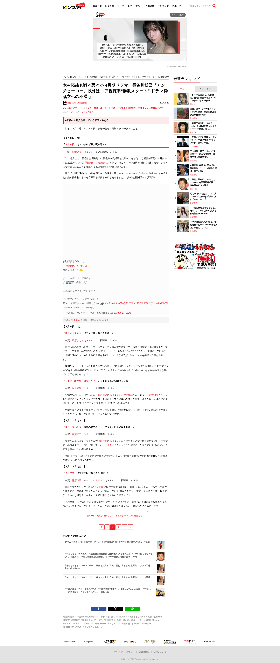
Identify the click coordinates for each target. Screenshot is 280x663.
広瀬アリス (78, 152)
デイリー (184, 89)
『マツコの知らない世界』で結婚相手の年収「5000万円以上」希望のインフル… (203, 225)
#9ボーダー (146, 623)
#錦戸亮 (66, 620)
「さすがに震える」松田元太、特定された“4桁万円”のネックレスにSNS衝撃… (203, 98)
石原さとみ (78, 340)
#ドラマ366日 (134, 303)
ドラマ (120, 108)
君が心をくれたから (96, 162)
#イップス (87, 627)
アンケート (194, 146)
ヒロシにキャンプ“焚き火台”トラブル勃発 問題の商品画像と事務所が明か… (203, 112)
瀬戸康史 (102, 395)
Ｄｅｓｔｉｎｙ (73, 333)
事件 (130, 6)
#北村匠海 (157, 616)
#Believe (97, 627)
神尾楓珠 (128, 395)
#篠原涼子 (85, 620)
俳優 (113, 108)
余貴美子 (111, 445)
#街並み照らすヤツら (130, 623)
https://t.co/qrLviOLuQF (115, 303)
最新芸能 (97, 6)
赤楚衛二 (76, 434)
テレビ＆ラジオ (70, 108)
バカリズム (99, 480)
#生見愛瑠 (89, 616)
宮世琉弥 (153, 395)
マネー (138, 6)
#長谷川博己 (68, 616)
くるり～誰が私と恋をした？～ (81, 381)
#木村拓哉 (79, 616)
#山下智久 (110, 616)
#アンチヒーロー (98, 623)
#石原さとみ (133, 616)
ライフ (121, 6)
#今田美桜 (108, 620)
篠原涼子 (76, 480)
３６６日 (69, 144)
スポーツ (176, 6)
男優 (140, 108)
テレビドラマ (85, 108)
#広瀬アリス (148, 303)
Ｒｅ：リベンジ (73, 427)
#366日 (147, 620)
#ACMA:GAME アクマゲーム (76, 623)
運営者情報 (144, 652)
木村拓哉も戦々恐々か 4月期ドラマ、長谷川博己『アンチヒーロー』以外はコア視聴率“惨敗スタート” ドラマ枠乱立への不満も (154, 77)
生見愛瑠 (76, 388)
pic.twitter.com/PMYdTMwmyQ (78, 307)
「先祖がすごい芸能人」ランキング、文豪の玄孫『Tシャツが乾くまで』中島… (203, 140)
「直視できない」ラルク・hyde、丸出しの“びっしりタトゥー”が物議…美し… (203, 126)
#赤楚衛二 (75, 620)
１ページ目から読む (84, 112)
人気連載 (150, 6)
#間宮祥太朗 (146, 616)
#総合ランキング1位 (76, 265)
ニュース (82, 77)
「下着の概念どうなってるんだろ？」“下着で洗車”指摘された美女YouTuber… (203, 210)
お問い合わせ (160, 652)
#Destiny (156, 620)
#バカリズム (97, 620)
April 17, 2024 (124, 313)
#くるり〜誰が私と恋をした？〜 (129, 620)
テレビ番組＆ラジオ (154, 108)
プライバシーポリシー (124, 652)
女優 (96, 108)
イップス (69, 473)
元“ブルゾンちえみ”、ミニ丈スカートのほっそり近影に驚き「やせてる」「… (203, 196)
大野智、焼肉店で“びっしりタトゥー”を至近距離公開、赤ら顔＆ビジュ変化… (202, 182)
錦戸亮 (103, 441)
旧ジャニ (109, 6)
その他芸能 (131, 108)
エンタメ (104, 108)
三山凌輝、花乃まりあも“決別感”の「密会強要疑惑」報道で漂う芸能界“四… (202, 154)
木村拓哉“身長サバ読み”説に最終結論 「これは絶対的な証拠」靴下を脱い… (203, 168)
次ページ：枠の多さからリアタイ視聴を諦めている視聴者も (114, 515)
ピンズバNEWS (69, 77)
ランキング (163, 6)
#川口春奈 (100, 616)
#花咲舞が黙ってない (72, 627)
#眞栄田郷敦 (162, 303)
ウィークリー (206, 89)
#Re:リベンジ (113, 623)
